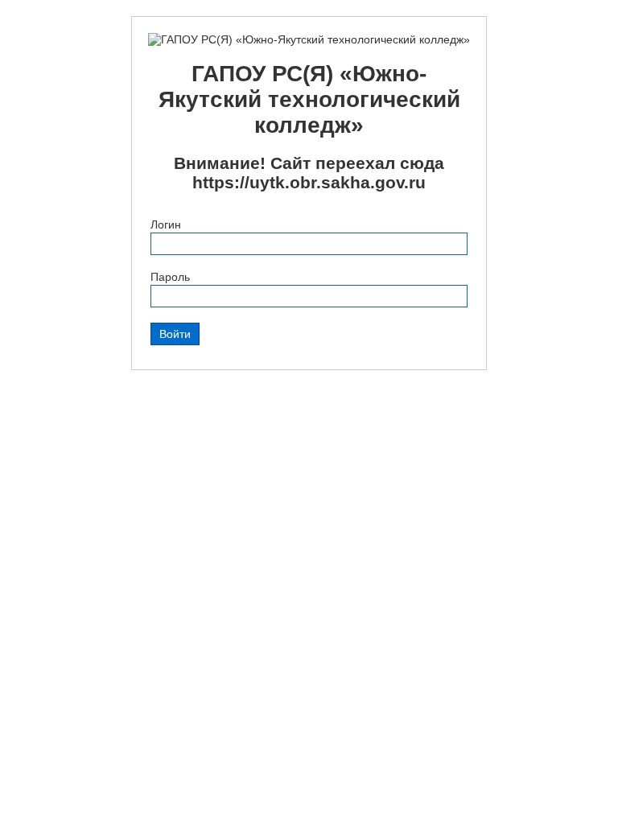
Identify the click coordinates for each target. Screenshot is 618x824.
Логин (165, 224)
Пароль (170, 276)
